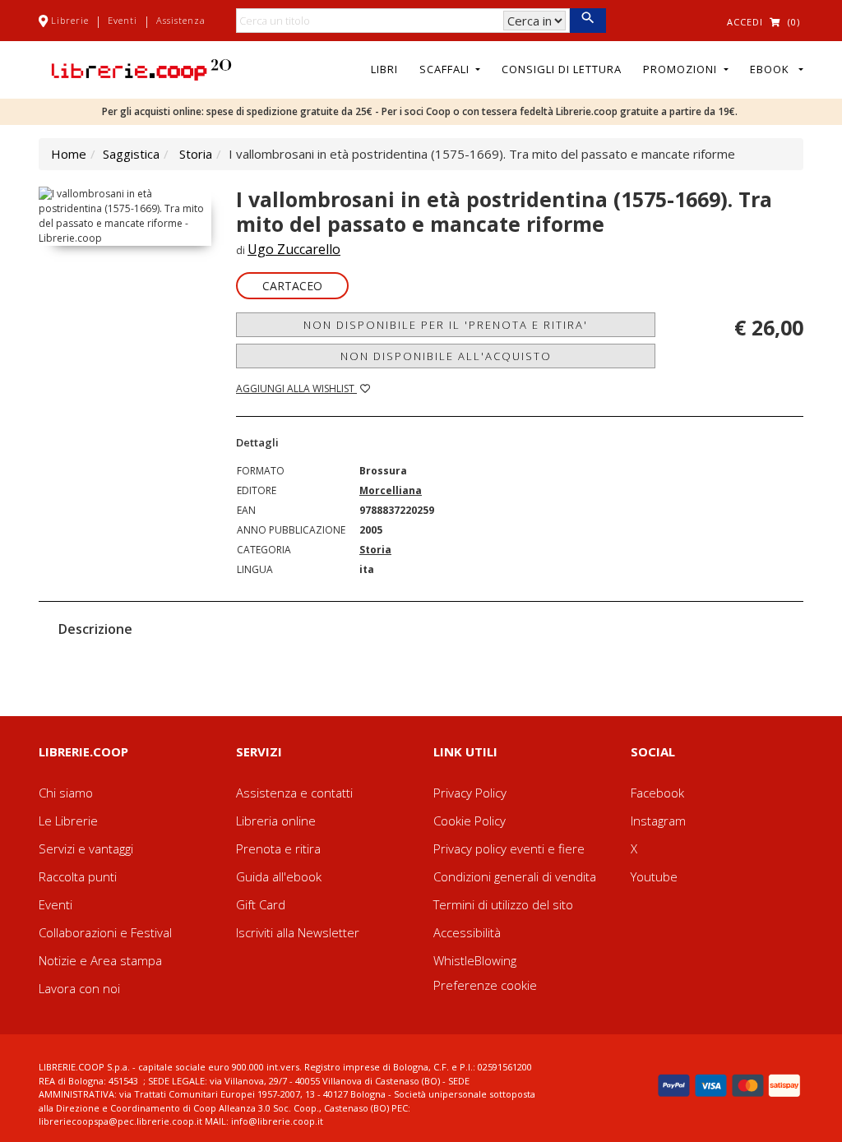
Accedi (745, 22)
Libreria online (276, 820)
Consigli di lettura (562, 69)
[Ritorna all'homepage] (141, 68)
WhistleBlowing (474, 960)
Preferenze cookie (485, 985)
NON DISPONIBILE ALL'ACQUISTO (446, 356)
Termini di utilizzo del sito (503, 904)
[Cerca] (587, 20)
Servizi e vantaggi (86, 848)
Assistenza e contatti (294, 792)
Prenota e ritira (278, 848)
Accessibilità (467, 932)
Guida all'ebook (279, 876)
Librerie (70, 20)
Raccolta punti (78, 876)
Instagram (658, 820)
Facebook (657, 792)
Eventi (122, 20)
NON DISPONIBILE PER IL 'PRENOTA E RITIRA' (445, 324)
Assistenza (181, 20)
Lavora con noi (79, 988)
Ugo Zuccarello (294, 249)
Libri (384, 69)
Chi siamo (66, 792)
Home (68, 154)
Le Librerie (68, 820)
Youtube (654, 876)
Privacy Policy (470, 792)
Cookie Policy (469, 820)
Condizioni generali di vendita (514, 876)
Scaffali (446, 69)
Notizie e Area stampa (100, 960)
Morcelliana (390, 490)
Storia (195, 154)
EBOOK (773, 69)
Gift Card (260, 904)
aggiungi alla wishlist (296, 388)
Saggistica (131, 154)
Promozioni (681, 69)
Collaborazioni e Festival (105, 932)
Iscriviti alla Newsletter (297, 932)
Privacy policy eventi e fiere (509, 848)
